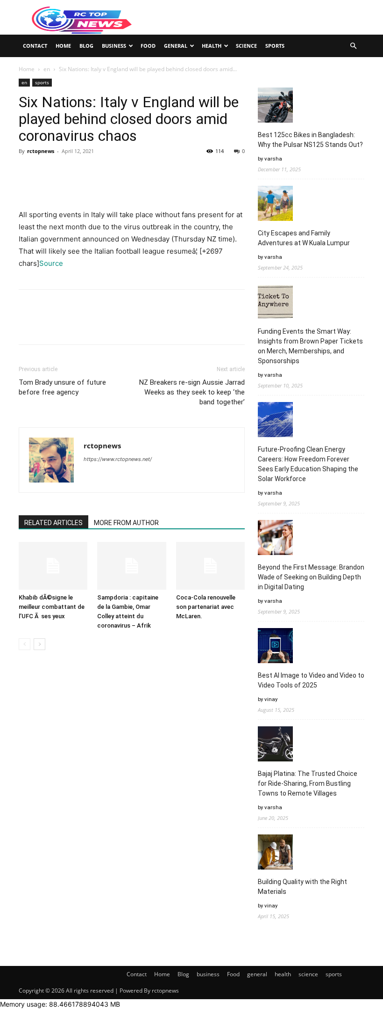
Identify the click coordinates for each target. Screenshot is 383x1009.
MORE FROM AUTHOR (126, 522)
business (114, 45)
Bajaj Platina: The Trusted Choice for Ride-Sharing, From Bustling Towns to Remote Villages (307, 783)
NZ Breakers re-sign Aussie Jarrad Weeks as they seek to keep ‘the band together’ (192, 392)
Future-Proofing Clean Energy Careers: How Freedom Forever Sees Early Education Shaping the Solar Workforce (308, 464)
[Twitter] (49, 172)
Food (148, 45)
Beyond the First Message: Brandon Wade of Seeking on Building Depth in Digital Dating (311, 577)
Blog (86, 45)
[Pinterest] (71, 172)
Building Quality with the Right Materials (302, 886)
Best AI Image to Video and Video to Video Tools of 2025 (311, 680)
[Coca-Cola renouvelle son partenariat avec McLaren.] (210, 565)
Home (63, 45)
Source (51, 263)
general (175, 45)
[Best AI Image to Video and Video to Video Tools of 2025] (275, 647)
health (211, 45)
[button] (353, 46)
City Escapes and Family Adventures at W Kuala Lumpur (304, 238)
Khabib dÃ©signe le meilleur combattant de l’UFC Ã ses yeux (52, 607)
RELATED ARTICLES (53, 522)
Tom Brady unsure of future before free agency (62, 387)
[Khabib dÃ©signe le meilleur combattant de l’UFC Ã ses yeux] (53, 565)
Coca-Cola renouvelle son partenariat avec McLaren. (205, 607)
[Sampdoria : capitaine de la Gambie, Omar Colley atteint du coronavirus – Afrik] (131, 565)
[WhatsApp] (92, 172)
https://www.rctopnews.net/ (118, 459)
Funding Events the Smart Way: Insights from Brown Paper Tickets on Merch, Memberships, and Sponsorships (310, 346)
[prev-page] (24, 644)
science (246, 45)
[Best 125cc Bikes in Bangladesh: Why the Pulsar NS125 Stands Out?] (275, 106)
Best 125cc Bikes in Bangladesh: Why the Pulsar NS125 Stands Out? (310, 139)
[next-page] (39, 644)
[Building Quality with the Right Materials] (275, 853)
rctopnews (40, 150)
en (46, 69)
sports (274, 45)
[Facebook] (28, 172)
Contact (35, 45)
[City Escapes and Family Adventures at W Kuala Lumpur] (275, 205)
